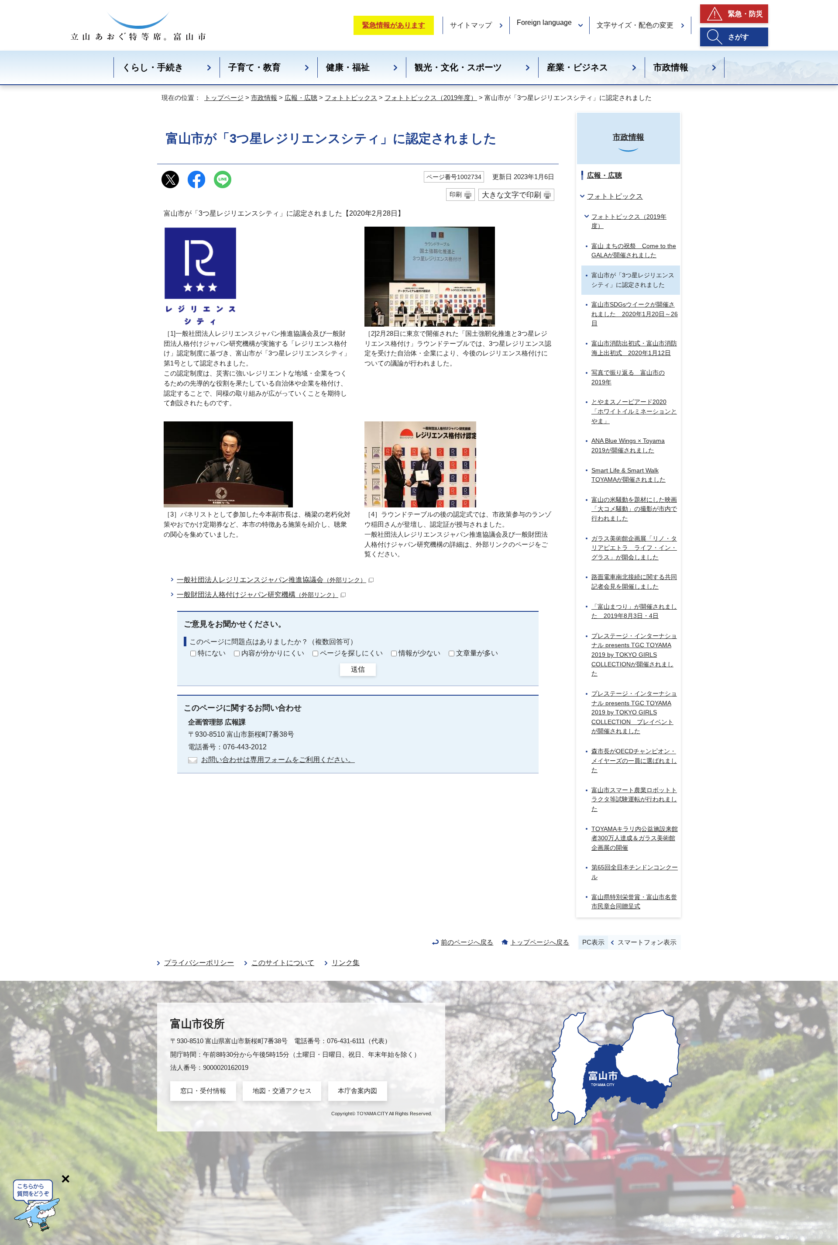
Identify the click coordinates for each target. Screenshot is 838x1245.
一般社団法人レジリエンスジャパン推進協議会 (271, 579)
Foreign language (544, 22)
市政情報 (670, 67)
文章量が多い (477, 653)
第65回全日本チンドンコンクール (634, 872)
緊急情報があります (393, 25)
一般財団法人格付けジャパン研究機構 (257, 594)
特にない (212, 653)
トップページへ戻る (539, 942)
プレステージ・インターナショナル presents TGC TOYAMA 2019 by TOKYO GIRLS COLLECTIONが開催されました (634, 654)
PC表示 (593, 942)
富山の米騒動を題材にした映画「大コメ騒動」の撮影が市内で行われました (634, 509)
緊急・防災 (745, 13)
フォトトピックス (351, 97)
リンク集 (346, 962)
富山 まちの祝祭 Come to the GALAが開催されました (633, 250)
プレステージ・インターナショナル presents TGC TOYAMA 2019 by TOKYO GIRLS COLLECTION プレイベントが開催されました (634, 712)
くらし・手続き (152, 67)
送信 (358, 669)
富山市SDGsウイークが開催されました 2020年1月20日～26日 (634, 314)
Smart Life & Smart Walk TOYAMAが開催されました (628, 475)
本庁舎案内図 (357, 1090)
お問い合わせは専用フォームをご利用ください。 (278, 759)
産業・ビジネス (577, 67)
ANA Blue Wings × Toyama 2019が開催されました (628, 445)
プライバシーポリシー (199, 962)
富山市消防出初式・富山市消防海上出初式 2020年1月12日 (634, 348)
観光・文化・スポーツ (458, 67)
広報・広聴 (301, 97)
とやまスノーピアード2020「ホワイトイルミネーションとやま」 (634, 411)
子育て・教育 (254, 67)
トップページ (224, 97)
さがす (738, 37)
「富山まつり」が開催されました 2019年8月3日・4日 (634, 611)
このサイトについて (282, 962)
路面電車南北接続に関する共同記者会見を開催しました (634, 581)
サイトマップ (471, 25)
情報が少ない (419, 653)
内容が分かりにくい (272, 653)
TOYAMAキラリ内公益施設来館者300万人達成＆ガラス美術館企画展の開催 (634, 838)
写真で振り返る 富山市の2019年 (628, 377)
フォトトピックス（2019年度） (431, 97)
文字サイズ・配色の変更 (635, 25)
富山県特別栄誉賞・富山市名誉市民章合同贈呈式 (634, 901)
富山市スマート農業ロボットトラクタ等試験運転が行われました (634, 799)
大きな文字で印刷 (511, 194)
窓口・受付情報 (203, 1090)
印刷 (456, 194)
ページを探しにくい (351, 653)
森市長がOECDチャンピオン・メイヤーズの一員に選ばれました (634, 760)
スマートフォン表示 (647, 942)
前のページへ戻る (467, 942)
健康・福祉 (348, 67)
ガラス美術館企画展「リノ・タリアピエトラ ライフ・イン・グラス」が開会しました (634, 548)
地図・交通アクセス (282, 1090)
